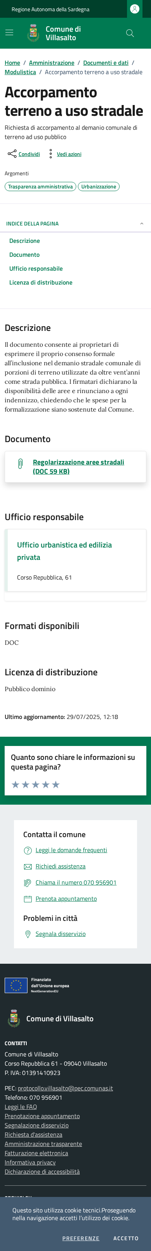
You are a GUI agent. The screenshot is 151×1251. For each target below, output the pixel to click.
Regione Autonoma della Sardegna (50, 9)
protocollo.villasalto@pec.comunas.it (65, 1088)
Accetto (126, 1238)
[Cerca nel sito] (130, 33)
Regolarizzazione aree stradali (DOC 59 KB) (78, 467)
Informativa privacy (30, 1162)
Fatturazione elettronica (36, 1153)
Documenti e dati (106, 62)
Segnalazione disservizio (37, 1125)
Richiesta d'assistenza (33, 1134)
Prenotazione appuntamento (42, 1115)
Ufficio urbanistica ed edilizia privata (64, 551)
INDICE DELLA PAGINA (32, 223)
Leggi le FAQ (21, 1106)
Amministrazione (51, 62)
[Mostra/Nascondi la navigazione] (9, 32)
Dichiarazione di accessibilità (42, 1171)
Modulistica (20, 71)
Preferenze (81, 1238)
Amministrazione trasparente (43, 1143)
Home (12, 62)
